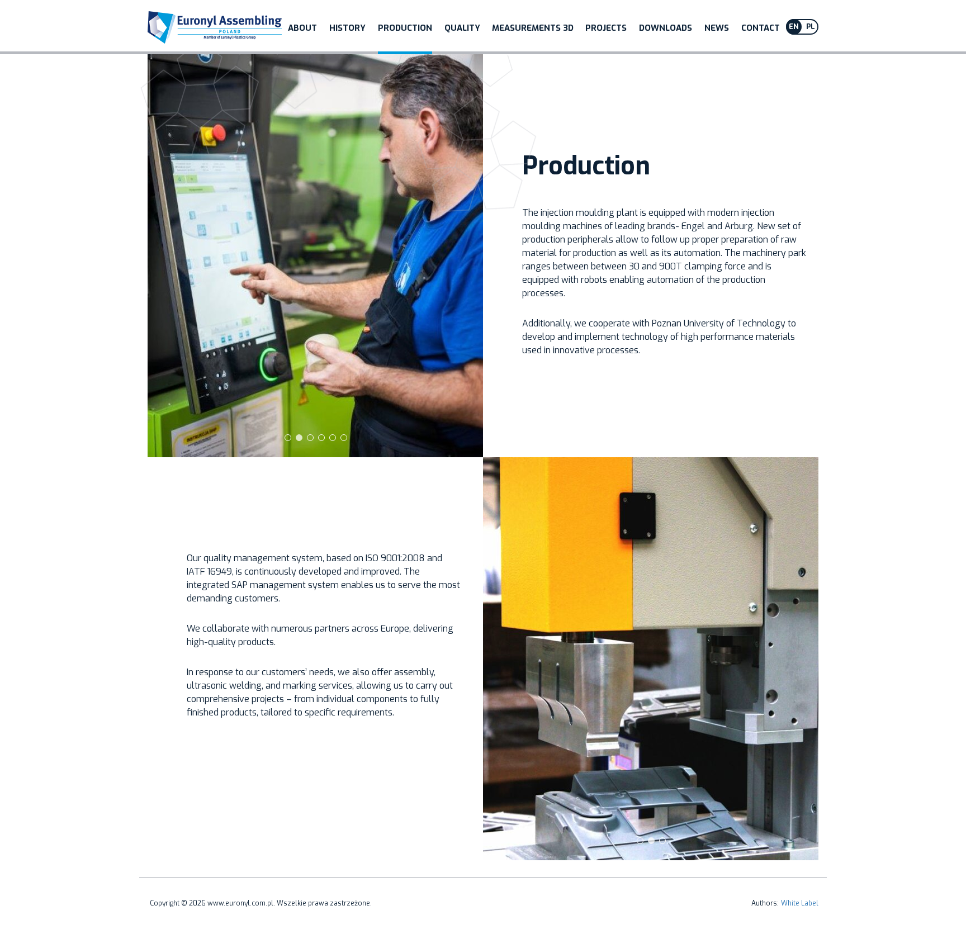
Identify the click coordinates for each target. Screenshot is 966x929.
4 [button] (321, 437)
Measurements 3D (533, 28)
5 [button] (332, 437)
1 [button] (287, 437)
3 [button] (309, 437)
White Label (799, 903)
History (347, 28)
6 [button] (343, 437)
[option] (315, 255)
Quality (462, 28)
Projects (606, 28)
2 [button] (298, 437)
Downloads (665, 28)
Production (405, 28)
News (716, 28)
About (302, 28)
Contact (760, 28)
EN (794, 26)
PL (810, 26)
